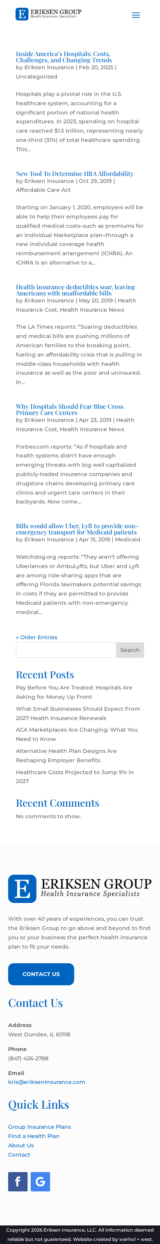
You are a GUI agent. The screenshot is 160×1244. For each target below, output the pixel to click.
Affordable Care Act (43, 189)
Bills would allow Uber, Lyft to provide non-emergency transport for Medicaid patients (77, 529)
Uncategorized (36, 76)
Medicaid (128, 539)
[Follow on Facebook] (18, 1181)
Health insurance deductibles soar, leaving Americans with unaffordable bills (75, 290)
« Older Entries (36, 637)
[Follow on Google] (40, 1181)
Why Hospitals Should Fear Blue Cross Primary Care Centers (69, 409)
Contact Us (41, 974)
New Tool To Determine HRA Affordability (75, 173)
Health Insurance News (92, 309)
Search (130, 650)
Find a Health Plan (34, 1136)
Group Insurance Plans (39, 1126)
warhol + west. (136, 1239)
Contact (19, 1154)
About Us (21, 1145)
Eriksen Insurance (49, 67)
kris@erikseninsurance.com (46, 1081)
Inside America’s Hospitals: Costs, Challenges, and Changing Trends (64, 56)
